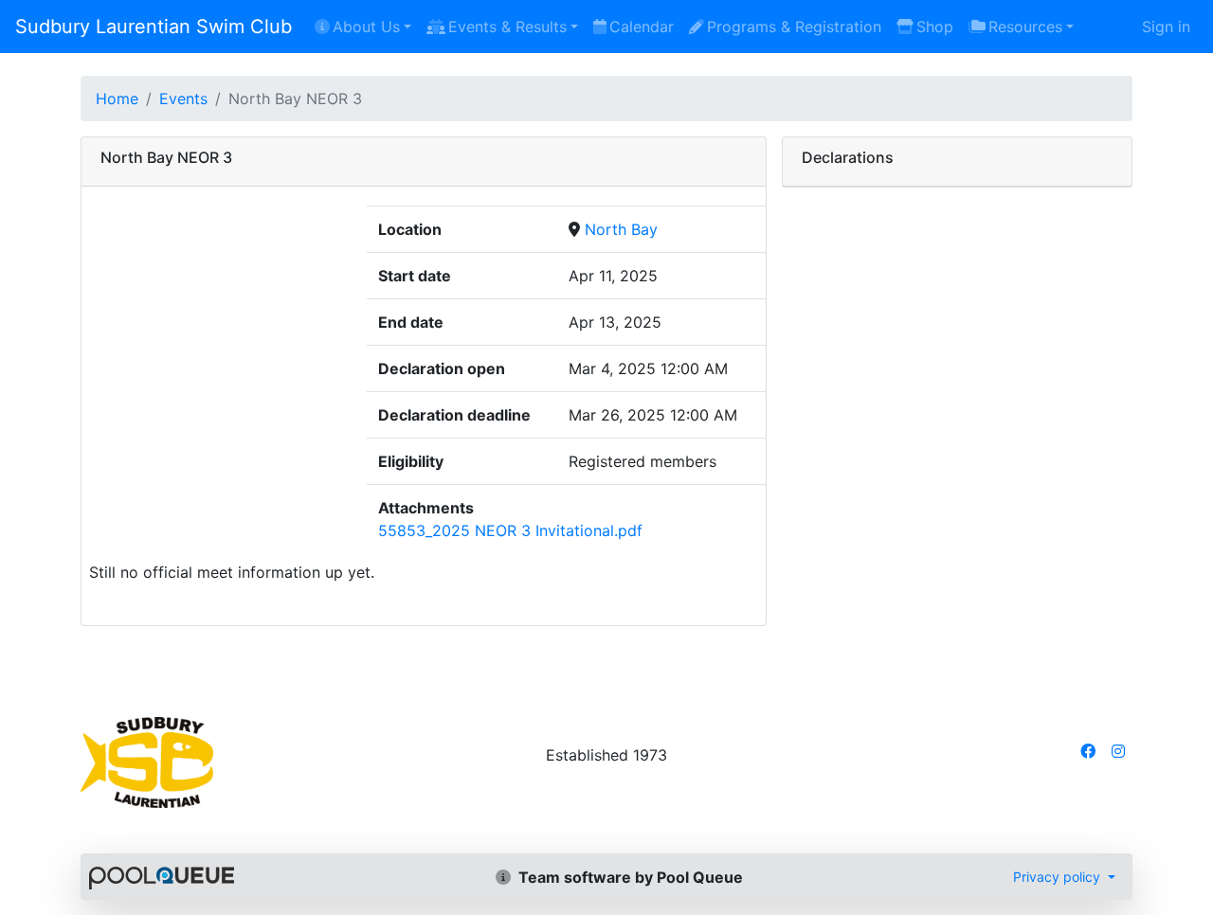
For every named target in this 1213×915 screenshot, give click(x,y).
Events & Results (507, 26)
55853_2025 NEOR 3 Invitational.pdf (510, 530)
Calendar (641, 26)
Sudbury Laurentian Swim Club (153, 26)
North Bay (621, 229)
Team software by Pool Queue (629, 877)
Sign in (1166, 26)
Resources (1025, 26)
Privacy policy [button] (1058, 877)
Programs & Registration (794, 26)
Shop (934, 26)
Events (183, 98)
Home (117, 98)
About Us (366, 26)
